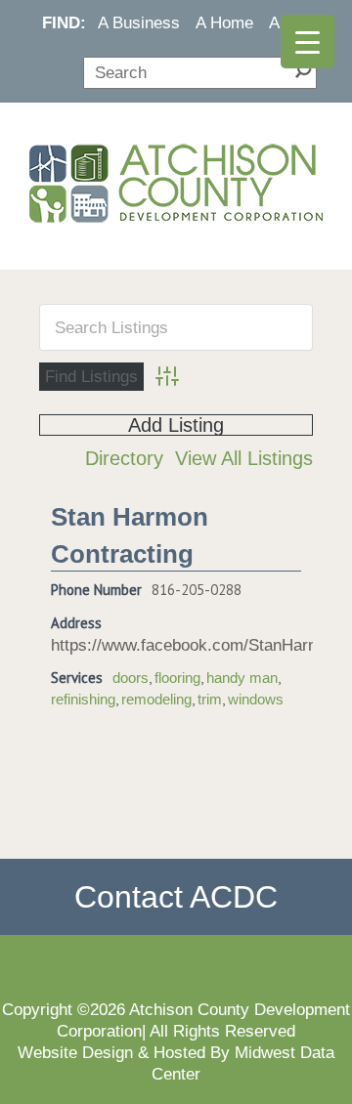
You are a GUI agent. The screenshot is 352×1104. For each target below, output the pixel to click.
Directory (124, 458)
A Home (224, 22)
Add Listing (176, 425)
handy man (242, 678)
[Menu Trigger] (307, 41)
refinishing (83, 699)
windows (256, 699)
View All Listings (244, 458)
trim (210, 699)
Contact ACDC (176, 896)
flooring (177, 678)
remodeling (156, 699)
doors (130, 678)
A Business (139, 22)
